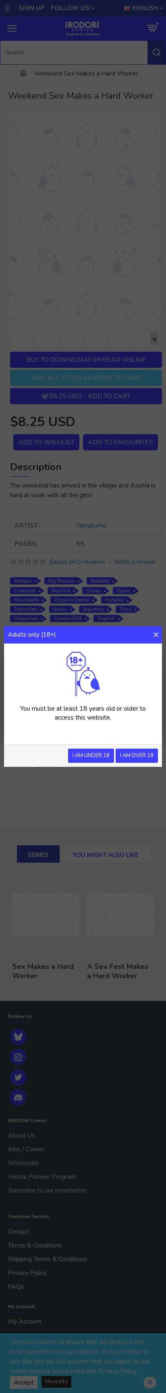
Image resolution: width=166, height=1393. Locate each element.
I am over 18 (137, 755)
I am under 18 (91, 755)
